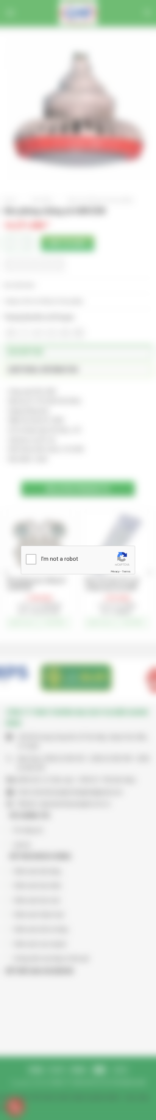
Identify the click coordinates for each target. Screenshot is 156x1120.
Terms (126, 571)
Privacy (115, 571)
